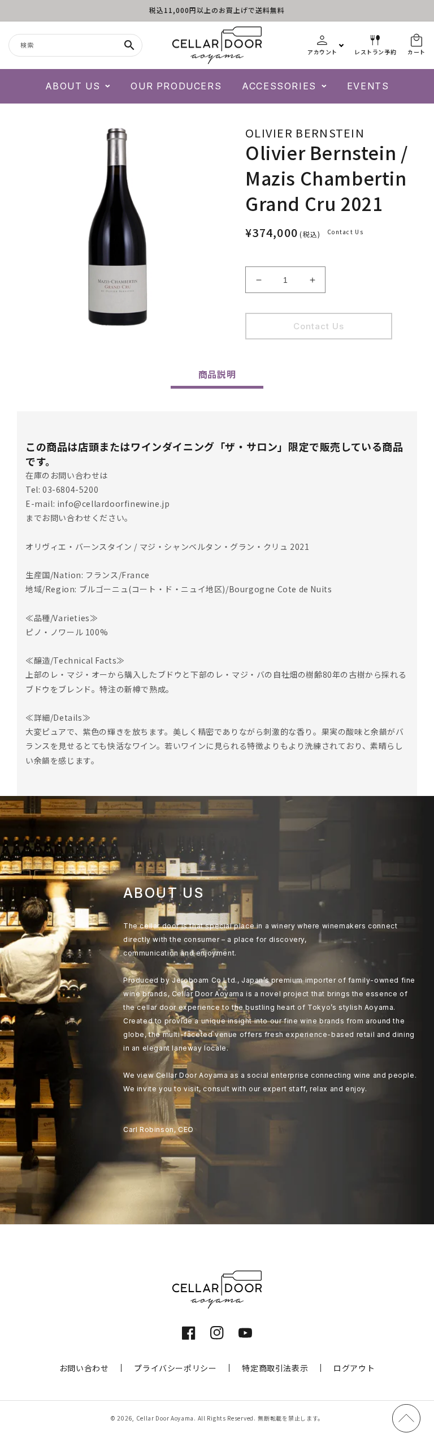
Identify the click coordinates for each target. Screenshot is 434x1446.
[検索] (129, 45)
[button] (78, 86)
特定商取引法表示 (275, 1368)
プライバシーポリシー (175, 1368)
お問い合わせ (84, 1368)
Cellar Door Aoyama (165, 1418)
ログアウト (354, 1368)
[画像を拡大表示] (117, 226)
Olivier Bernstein (304, 132)
